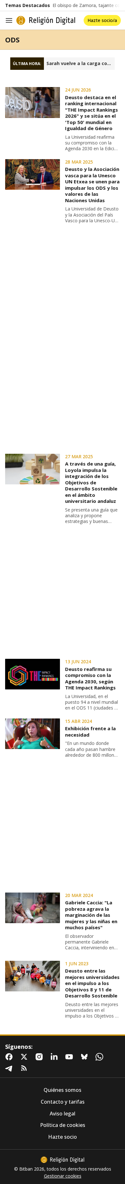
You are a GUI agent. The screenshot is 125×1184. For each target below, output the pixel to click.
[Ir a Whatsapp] (101, 1057)
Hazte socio (62, 1137)
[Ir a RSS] (25, 1068)
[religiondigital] (62, 1160)
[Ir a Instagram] (40, 1057)
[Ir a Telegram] (10, 1068)
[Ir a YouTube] (70, 1057)
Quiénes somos (62, 1090)
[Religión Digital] (45, 20)
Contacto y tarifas (63, 1102)
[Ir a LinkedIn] (55, 1057)
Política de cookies (62, 1125)
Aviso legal (62, 1113)
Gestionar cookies (62, 1176)
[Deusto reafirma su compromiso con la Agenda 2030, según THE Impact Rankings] (32, 674)
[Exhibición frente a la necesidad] (32, 733)
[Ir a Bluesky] (85, 1057)
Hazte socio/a (102, 20)
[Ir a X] (25, 1057)
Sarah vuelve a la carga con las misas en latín (80, 63)
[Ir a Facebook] (10, 1057)
